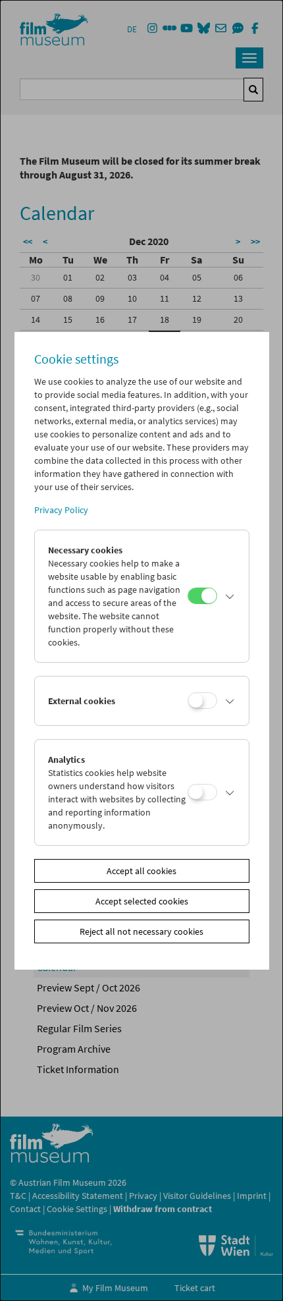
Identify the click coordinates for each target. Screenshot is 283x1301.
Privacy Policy (61, 510)
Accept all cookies (141, 871)
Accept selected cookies (141, 901)
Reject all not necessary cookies (141, 931)
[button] (230, 596)
